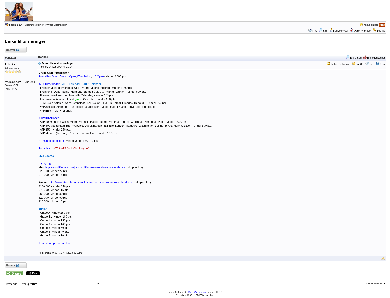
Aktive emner (371, 24)
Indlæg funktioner (340, 64)
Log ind (381, 30)
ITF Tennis (45, 163)
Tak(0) (359, 64)
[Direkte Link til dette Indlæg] (39, 63)
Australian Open (48, 76)
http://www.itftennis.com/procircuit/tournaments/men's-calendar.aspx (86, 167)
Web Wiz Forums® (197, 292)
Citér (372, 64)
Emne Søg (355, 57)
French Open (68, 76)
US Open (98, 76)
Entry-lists (64, 148)
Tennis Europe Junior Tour (55, 243)
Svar (382, 64)
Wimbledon (84, 76)
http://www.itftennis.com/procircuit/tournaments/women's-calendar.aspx (93, 182)
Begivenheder (340, 30)
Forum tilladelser (375, 283)
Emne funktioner (376, 57)
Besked (43, 57)
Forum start (15, 24)
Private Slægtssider (56, 24)
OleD (9, 64)
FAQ (314, 30)
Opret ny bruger (362, 30)
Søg (325, 30)
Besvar (10, 50)
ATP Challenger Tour (51, 140)
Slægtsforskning (34, 24)
